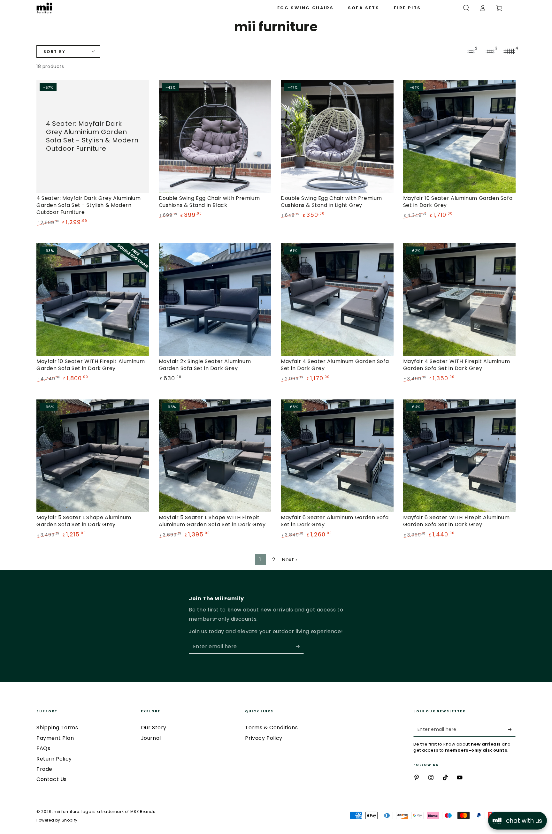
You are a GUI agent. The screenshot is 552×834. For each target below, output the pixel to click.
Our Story (153, 727)
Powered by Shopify (57, 820)
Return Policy (54, 758)
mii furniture (66, 811)
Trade (44, 769)
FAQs (43, 748)
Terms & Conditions (271, 727)
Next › (289, 559)
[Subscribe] (300, 646)
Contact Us (51, 779)
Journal (151, 738)
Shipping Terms (57, 727)
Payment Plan (55, 738)
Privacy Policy (263, 738)
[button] (466, 8)
